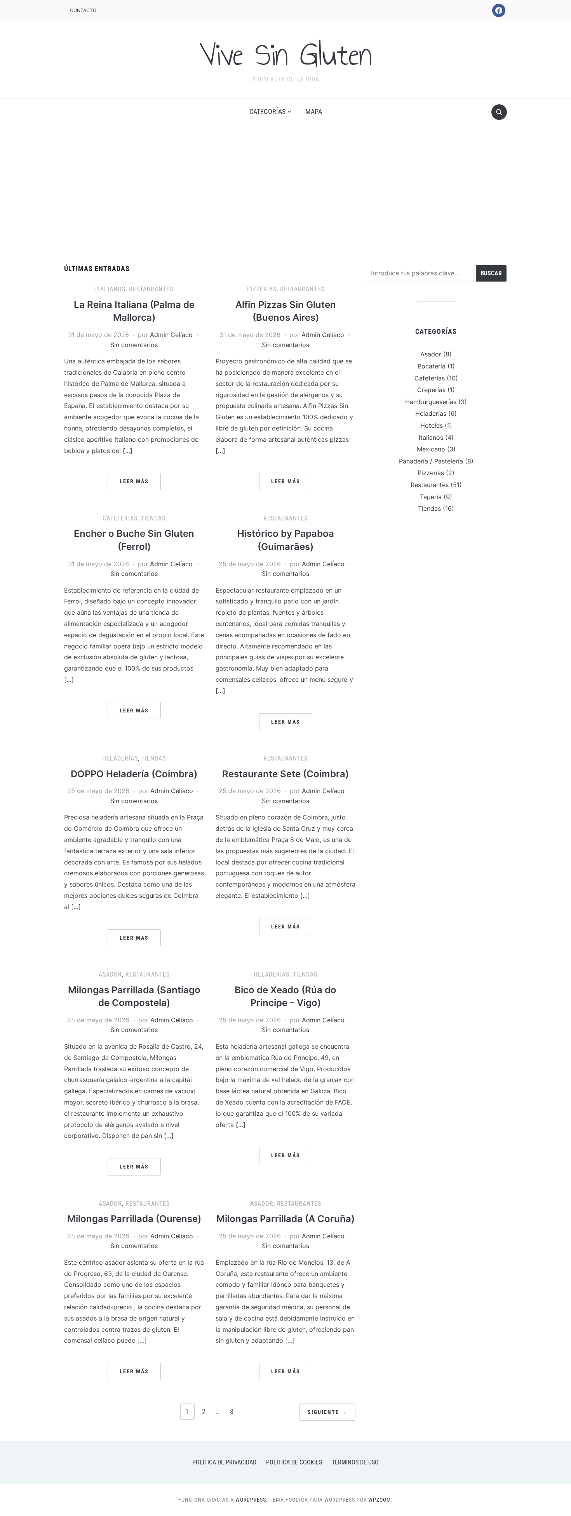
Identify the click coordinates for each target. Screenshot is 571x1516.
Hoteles (431, 425)
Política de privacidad (224, 1462)
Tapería (431, 497)
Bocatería (432, 366)
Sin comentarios (134, 345)
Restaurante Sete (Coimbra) (285, 774)
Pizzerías (262, 289)
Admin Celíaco (171, 335)
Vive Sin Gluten (285, 54)
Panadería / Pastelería (431, 461)
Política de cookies (294, 1462)
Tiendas (153, 518)
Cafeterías (120, 518)
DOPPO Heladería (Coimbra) (134, 774)
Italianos (110, 289)
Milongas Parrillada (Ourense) (134, 1218)
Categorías (267, 111)
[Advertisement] (285, 195)
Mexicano (431, 449)
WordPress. (251, 1500)
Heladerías (120, 758)
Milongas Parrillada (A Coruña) (285, 1218)
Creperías (431, 390)
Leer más (134, 481)
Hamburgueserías (430, 402)
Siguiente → (327, 1412)
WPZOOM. (380, 1500)
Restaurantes (151, 289)
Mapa (313, 111)
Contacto (83, 10)
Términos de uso (355, 1462)
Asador (110, 974)
